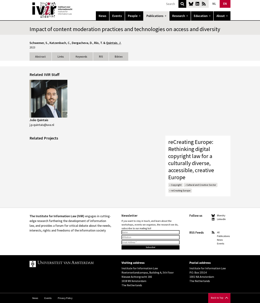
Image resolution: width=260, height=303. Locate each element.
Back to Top (217, 297)
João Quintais (39, 120)
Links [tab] (60, 56)
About (220, 16)
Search (182, 4)
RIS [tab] (101, 56)
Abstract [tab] (40, 56)
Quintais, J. (113, 43)
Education (201, 16)
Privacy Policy (65, 298)
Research (178, 16)
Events (117, 16)
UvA (71, 264)
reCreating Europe (180, 190)
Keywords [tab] (81, 56)
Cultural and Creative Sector (201, 184)
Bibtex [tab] (119, 56)
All (218, 232)
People (133, 16)
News (102, 16)
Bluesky (191, 3)
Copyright (176, 184)
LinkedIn (197, 3)
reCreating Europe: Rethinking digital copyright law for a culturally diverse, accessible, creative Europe (191, 159)
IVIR (74, 10)
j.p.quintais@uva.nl (42, 125)
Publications (154, 16)
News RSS (203, 3)
